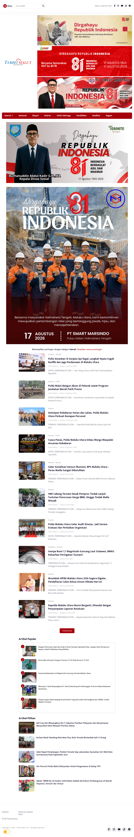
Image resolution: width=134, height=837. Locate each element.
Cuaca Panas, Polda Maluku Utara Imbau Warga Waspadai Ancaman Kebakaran (80, 442)
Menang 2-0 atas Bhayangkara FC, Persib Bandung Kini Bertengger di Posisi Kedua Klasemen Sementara (74, 687)
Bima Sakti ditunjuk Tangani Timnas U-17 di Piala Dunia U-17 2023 (63, 660)
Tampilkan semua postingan (89, 349)
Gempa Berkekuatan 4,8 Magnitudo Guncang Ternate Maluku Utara (64, 673)
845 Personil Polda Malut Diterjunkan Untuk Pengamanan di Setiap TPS (68, 766)
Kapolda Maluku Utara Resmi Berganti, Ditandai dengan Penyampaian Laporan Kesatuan (79, 607)
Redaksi (5, 812)
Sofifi (57, 381)
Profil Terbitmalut (10, 818)
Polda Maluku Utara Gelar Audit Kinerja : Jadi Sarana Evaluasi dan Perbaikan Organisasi (77, 526)
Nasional (23, 115)
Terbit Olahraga (64, 115)
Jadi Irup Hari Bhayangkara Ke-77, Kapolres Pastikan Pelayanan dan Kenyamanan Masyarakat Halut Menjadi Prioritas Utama (72, 724)
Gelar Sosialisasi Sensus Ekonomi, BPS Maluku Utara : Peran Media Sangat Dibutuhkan (78, 469)
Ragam (109, 115)
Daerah (8, 115)
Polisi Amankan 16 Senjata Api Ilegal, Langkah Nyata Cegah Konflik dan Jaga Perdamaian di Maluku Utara (81, 360)
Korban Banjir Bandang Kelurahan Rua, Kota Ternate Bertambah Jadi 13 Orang (71, 737)
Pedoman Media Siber (25, 813)
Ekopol (35, 115)
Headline (96, 115)
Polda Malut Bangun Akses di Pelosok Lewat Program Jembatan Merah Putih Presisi (78, 387)
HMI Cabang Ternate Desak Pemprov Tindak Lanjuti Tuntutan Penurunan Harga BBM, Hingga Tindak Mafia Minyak (78, 497)
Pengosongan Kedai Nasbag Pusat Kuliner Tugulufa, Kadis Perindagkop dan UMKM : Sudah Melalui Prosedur (73, 701)
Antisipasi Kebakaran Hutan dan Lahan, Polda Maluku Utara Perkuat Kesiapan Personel (78, 414)
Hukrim (47, 115)
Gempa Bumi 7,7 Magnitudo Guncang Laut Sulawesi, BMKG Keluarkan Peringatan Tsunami (81, 553)
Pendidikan (81, 115)
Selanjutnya (67, 630)
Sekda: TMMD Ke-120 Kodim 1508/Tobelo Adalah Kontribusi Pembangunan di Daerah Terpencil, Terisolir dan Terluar (74, 782)
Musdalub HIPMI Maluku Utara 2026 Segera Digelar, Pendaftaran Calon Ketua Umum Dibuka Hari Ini (77, 580)
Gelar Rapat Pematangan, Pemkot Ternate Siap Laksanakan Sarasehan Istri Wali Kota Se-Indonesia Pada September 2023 (74, 753)
